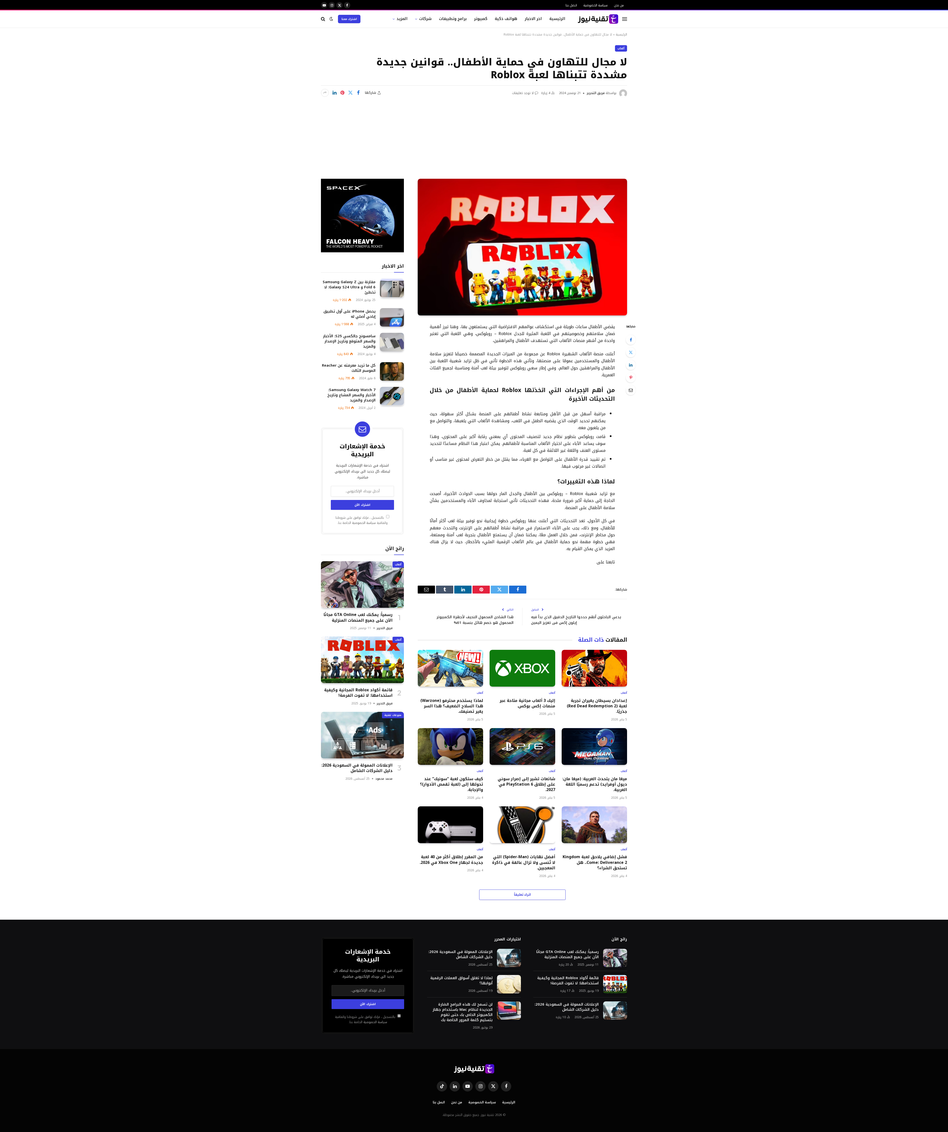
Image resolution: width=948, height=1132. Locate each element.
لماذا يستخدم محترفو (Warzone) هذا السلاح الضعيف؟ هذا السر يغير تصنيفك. (451, 706)
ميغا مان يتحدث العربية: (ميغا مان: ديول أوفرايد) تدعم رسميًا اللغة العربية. (594, 784)
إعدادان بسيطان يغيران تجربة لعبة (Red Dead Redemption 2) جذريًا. (597, 706)
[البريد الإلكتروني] (631, 390)
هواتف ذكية (506, 18)
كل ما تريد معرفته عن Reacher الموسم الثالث (348, 368)
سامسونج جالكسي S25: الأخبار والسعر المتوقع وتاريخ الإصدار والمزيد (349, 341)
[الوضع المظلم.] (331, 19)
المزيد (402, 18)
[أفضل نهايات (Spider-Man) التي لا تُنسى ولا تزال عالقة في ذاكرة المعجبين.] (522, 824)
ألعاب (621, 48)
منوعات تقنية (392, 714)
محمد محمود (384, 778)
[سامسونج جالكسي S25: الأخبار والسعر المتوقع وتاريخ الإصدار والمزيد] (392, 342)
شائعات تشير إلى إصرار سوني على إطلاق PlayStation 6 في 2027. (526, 784)
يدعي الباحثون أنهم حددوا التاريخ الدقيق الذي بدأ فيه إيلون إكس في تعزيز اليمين (576, 620)
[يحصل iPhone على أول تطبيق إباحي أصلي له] (392, 317)
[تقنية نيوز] (598, 19)
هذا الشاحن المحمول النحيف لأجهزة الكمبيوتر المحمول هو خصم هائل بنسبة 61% (475, 620)
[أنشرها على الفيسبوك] (358, 93)
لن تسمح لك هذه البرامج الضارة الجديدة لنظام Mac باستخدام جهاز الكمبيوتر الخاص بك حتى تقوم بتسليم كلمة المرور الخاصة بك (463, 1012)
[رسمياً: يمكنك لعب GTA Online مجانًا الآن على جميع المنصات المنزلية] (362, 584)
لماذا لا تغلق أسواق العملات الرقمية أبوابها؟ (461, 980)
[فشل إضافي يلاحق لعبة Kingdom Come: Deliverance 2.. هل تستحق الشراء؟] (594, 824)
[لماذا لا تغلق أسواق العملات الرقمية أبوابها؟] (509, 984)
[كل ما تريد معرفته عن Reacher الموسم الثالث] (392, 371)
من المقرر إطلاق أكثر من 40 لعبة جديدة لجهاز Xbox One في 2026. (451, 859)
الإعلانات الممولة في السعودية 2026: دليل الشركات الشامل (357, 768)
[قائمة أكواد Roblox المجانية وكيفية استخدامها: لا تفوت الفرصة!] (362, 659)
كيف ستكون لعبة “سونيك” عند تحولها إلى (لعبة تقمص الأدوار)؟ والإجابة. (451, 784)
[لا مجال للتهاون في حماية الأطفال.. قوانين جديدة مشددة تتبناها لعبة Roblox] (522, 247)
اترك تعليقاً (522, 895)
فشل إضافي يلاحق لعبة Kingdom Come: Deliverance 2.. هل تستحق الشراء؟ (595, 862)
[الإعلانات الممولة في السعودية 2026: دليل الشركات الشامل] (362, 735)
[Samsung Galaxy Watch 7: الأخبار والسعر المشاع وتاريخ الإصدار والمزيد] (392, 396)
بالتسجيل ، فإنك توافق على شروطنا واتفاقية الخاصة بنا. (362, 520)
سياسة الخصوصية (595, 5)
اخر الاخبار (533, 18)
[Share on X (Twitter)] (350, 93)
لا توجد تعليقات (523, 93)
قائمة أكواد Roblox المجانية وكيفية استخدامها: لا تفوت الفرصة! (358, 692)
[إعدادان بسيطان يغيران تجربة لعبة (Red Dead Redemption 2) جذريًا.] (594, 668)
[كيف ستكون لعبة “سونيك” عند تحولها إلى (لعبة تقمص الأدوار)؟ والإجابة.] (450, 746)
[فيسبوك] (631, 340)
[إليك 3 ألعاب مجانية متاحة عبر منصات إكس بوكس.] (522, 668)
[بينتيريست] (342, 93)
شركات (425, 18)
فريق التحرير (596, 93)
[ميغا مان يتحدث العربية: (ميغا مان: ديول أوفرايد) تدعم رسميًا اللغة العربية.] (594, 746)
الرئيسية (557, 18)
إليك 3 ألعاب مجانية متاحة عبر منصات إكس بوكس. (527, 703)
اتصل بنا (571, 5)
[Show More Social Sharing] (325, 93)
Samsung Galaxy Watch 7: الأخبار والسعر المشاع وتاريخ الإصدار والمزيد (351, 395)
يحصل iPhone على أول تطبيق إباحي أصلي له (349, 314)
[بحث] (323, 18)
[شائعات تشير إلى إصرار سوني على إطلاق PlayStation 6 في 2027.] (522, 746)
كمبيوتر (480, 18)
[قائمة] (624, 18)
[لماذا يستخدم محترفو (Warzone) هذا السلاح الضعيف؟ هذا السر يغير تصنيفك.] (450, 668)
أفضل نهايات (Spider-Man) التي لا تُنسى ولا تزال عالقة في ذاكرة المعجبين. (523, 862)
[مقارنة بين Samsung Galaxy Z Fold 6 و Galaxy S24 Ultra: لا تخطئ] (392, 288)
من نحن (619, 5)
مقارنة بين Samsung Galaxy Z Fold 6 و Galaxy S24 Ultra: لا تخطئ (349, 287)
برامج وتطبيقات (453, 18)
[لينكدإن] (334, 93)
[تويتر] (631, 352)
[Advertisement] (474, 134)
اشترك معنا (349, 19)
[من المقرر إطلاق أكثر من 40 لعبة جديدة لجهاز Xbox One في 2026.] (450, 824)
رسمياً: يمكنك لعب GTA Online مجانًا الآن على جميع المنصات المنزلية (358, 617)
